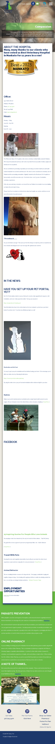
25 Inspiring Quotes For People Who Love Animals (25, 534)
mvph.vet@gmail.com (12, 112)
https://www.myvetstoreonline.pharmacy (14, 378)
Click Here (6, 595)
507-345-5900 (11, 106)
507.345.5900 (9, 718)
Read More (46, 402)
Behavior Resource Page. (35, 580)
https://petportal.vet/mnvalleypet (12, 303)
